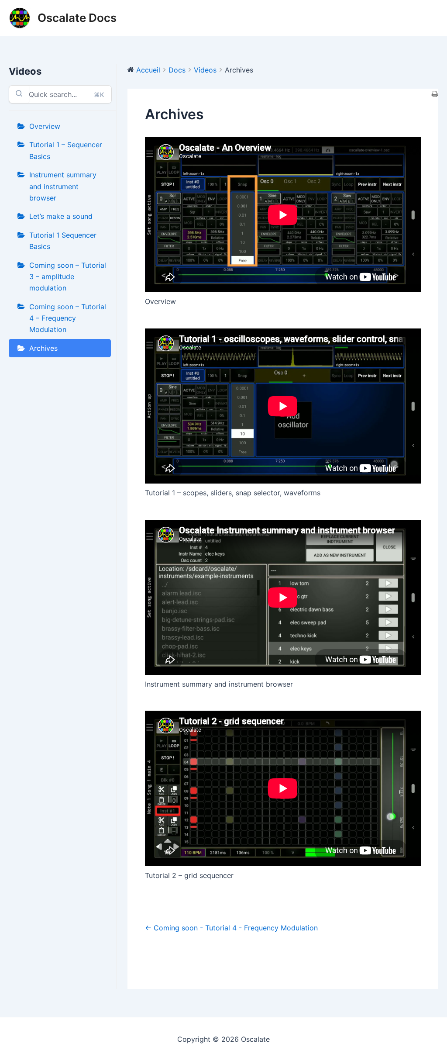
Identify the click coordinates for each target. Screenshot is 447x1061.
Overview (44, 126)
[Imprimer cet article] (435, 94)
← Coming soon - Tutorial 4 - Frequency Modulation (231, 927)
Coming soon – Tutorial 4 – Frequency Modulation (67, 318)
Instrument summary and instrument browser (62, 186)
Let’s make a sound (61, 216)
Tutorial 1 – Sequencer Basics (65, 150)
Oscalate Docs (77, 17)
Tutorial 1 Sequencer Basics (62, 241)
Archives (43, 348)
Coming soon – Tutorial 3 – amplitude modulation (67, 277)
